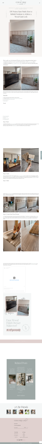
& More (23, 432)
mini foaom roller (10, 193)
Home (11, 369)
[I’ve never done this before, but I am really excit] (33, 412)
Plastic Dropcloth (6, 118)
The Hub (16, 432)
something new (14, 125)
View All (17, 8)
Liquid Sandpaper (6, 99)
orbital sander (11, 176)
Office (13, 370)
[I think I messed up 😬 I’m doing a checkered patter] (27, 412)
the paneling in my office (17, 63)
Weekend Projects (23, 8)
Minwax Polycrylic (33, 263)
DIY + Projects (12, 368)
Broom (5, 117)
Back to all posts (21, 395)
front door (30, 62)
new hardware (32, 264)
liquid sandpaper (20, 175)
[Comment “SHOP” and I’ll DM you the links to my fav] (21, 412)
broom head (27, 217)
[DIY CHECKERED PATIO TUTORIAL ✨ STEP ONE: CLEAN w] (9, 412)
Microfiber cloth (6, 119)
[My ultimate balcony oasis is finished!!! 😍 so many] (15, 412)
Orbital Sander (12, 99)
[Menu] (3, 2)
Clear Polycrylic (6, 100)
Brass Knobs (5, 100)
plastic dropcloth (12, 123)
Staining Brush (6, 116)
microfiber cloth (34, 177)
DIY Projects (16, 435)
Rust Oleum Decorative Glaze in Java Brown (15, 98)
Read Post (20, 392)
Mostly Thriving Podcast (24, 437)
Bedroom (19, 367)
